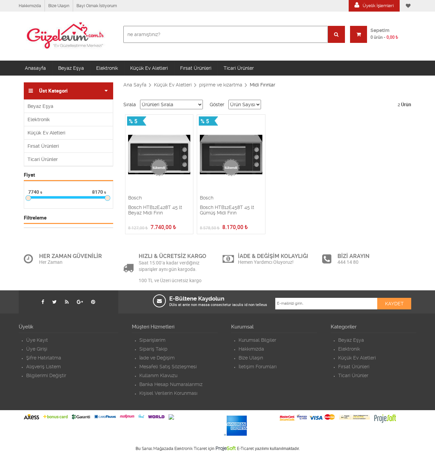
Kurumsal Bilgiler (257, 340)
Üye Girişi (36, 349)
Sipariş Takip (153, 349)
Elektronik (107, 68)
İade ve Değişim (157, 357)
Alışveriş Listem (43, 366)
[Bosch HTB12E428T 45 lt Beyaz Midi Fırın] (159, 154)
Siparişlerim (152, 340)
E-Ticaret (245, 448)
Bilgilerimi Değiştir (46, 375)
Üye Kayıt (37, 340)
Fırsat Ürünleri (195, 68)
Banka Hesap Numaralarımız (171, 384)
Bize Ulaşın (58, 5)
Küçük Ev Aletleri (149, 68)
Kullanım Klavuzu (158, 375)
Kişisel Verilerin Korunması (168, 393)
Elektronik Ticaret (190, 448)
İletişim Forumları (258, 366)
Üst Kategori (53, 91)
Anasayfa (35, 68)
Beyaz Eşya (71, 68)
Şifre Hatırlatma (43, 357)
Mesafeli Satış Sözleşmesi (168, 366)
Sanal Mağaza (155, 448)
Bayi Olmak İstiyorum (96, 5)
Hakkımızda (30, 5)
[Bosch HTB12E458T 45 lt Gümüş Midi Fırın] (231, 154)
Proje (225, 448)
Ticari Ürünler (239, 68)
